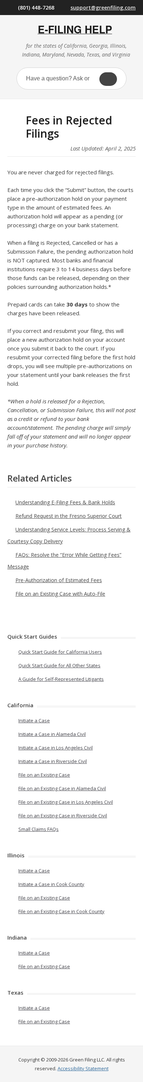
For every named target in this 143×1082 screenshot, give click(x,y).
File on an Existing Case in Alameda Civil (62, 788)
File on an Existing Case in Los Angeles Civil (65, 802)
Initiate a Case (34, 720)
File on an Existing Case (44, 774)
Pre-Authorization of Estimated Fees (58, 580)
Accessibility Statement (83, 1068)
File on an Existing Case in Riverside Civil (62, 815)
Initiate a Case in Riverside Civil (52, 761)
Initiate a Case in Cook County (51, 884)
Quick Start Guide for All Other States (59, 665)
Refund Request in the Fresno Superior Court (68, 515)
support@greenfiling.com (103, 7)
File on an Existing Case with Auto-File (60, 593)
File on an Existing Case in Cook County (61, 911)
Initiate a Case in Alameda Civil (52, 734)
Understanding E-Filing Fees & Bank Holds (65, 502)
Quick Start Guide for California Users (60, 652)
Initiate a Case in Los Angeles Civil (55, 747)
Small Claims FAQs (38, 829)
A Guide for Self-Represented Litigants (61, 679)
